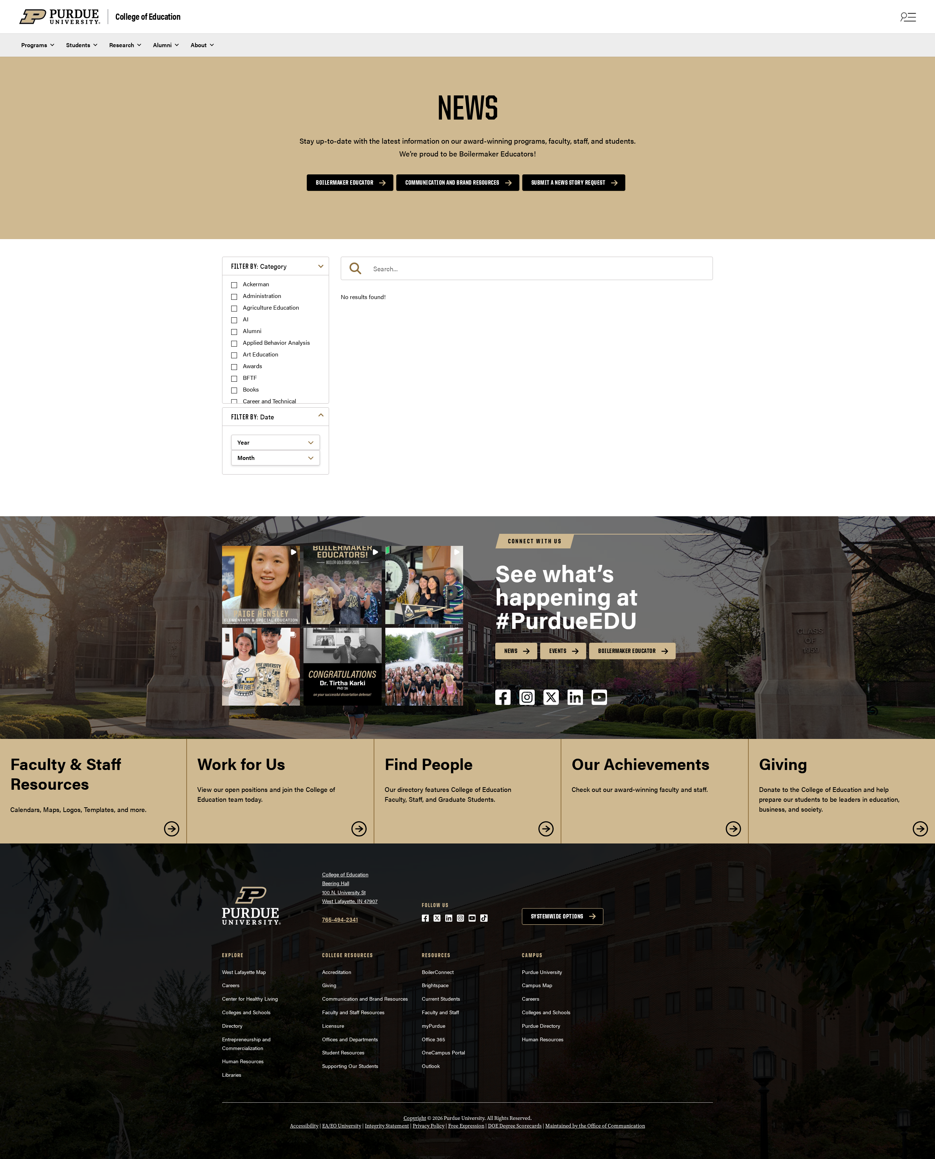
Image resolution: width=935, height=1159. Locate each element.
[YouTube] (599, 703)
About (199, 45)
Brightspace (435, 985)
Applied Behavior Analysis (276, 342)
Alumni (162, 45)
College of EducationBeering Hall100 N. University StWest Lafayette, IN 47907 (350, 888)
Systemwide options (557, 916)
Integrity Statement (387, 1125)
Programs (34, 45)
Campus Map (537, 985)
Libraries (231, 1074)
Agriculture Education (271, 307)
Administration (262, 295)
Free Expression (466, 1125)
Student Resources (343, 1052)
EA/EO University (341, 1125)
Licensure (333, 1025)
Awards (252, 366)
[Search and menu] (907, 17)
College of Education (147, 16)
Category (259, 266)
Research (121, 45)
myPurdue (433, 1025)
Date (252, 416)
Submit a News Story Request (568, 182)
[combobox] (527, 268)
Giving (329, 985)
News (510, 650)
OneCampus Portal (443, 1052)
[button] (261, 585)
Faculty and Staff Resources (353, 1012)
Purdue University (542, 971)
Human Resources (243, 1061)
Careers (231, 985)
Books (251, 389)
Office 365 (433, 1039)
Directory (232, 1025)
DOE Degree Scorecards (515, 1125)
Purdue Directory (541, 1025)
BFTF (250, 377)
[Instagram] (527, 703)
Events (557, 650)
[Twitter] (551, 703)
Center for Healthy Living (250, 998)
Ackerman (256, 284)
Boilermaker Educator (344, 182)
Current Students (441, 998)
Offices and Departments (350, 1039)
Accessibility (304, 1125)
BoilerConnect (438, 971)
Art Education (260, 354)
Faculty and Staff (440, 1012)
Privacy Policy (428, 1125)
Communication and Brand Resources (452, 182)
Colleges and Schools (246, 1012)
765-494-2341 (340, 919)
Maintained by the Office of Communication (595, 1125)
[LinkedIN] (575, 703)
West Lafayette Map (244, 971)
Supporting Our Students (350, 1065)
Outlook (431, 1065)
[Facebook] (503, 703)
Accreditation (336, 971)
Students (78, 45)
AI (245, 319)
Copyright (415, 1118)
